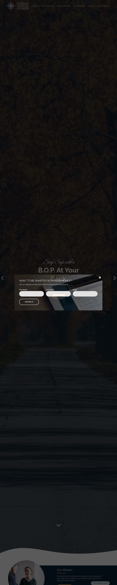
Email (75, 290)
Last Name (50, 290)
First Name (23, 290)
